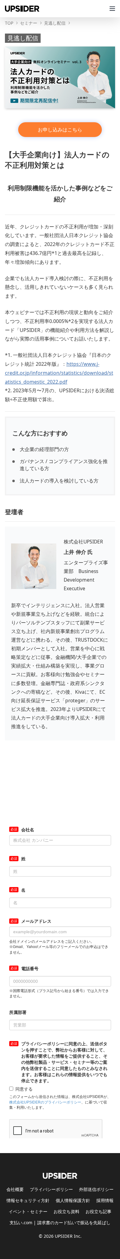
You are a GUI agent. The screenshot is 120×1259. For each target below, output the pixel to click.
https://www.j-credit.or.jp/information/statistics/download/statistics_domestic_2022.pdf (59, 373)
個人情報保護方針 (73, 1200)
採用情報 (105, 1200)
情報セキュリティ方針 (28, 1200)
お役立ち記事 (98, 1211)
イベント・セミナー (28, 1211)
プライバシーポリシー (51, 1189)
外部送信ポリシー (96, 1189)
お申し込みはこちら (60, 129)
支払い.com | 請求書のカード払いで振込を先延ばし (60, 1222)
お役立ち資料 (66, 1211)
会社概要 (15, 1189)
